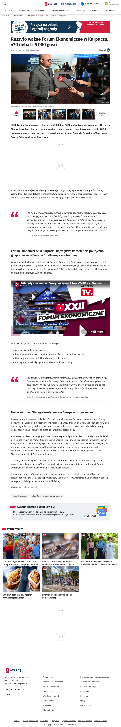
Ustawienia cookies (100, 721)
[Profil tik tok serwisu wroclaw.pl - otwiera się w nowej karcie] (11, 689)
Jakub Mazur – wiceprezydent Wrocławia (47, 496)
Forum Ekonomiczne (20, 496)
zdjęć (16, 116)
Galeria (102, 114)
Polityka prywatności (85, 721)
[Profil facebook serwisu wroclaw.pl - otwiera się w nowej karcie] (15, 689)
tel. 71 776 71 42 (11, 680)
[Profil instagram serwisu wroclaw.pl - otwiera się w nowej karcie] (7, 689)
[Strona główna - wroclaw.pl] (51, 4)
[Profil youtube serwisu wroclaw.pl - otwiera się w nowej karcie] (19, 689)
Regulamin (55, 721)
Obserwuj (93, 515)
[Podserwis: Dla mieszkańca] (67, 3)
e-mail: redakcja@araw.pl (16, 683)
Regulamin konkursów (69, 721)
